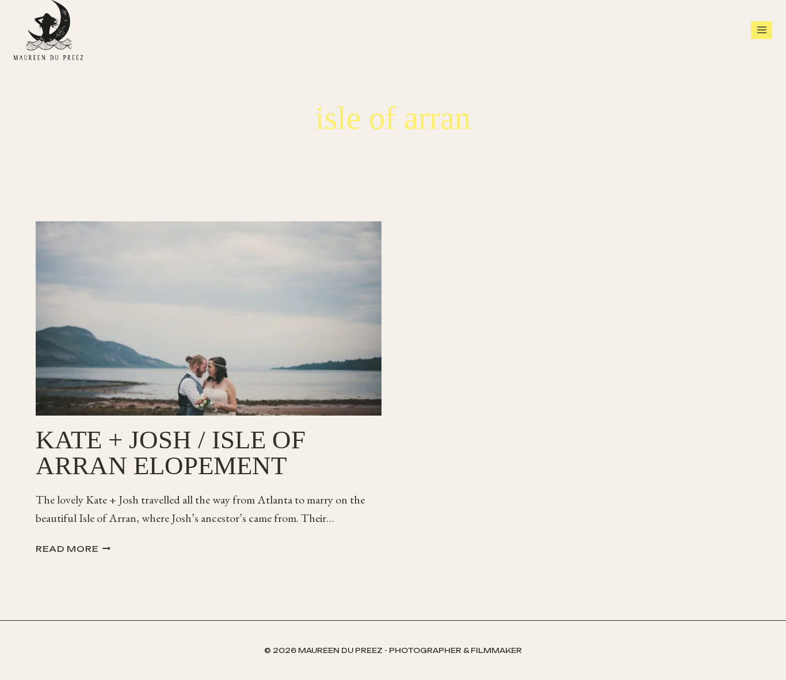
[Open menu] (761, 30)
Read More (73, 549)
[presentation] (208, 318)
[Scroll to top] (774, 657)
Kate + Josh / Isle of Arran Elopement (171, 452)
